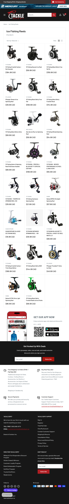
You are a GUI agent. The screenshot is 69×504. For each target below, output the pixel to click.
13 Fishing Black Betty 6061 (34, 266)
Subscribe (48, 359)
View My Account (43, 428)
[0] (64, 15)
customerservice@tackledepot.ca (52, 406)
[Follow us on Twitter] (8, 486)
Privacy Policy (42, 443)
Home (5, 24)
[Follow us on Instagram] (15, 486)
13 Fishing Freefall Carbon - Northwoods (13, 68)
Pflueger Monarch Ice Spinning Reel (11, 100)
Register (40, 423)
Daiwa (48, 196)
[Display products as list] (62, 40)
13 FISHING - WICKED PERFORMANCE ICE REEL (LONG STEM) (54, 166)
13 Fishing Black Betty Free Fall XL (54, 68)
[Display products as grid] (59, 40)
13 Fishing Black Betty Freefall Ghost (53, 100)
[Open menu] (4, 15)
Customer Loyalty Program (12, 463)
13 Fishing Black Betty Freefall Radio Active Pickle (34, 299)
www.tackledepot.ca (9, 498)
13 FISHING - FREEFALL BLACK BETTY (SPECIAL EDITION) (33, 166)
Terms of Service (43, 446)
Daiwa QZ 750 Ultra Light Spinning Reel (12, 299)
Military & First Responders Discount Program (15, 456)
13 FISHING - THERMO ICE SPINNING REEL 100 (12, 200)
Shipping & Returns (44, 434)
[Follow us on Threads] (11, 486)
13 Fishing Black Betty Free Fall (34, 100)
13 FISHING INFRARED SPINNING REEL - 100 (32, 232)
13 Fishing (8, 64)
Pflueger (8, 97)
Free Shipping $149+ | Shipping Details (15, 2)
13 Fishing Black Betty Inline (13, 132)
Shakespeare (9, 229)
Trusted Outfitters (9, 472)
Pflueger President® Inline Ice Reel (54, 267)
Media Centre (8, 475)
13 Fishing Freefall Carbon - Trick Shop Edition (13, 267)
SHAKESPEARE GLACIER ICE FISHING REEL (12, 232)
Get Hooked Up (59, 2)
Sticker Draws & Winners (11, 460)
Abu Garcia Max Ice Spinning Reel (34, 133)
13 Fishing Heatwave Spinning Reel (32, 200)
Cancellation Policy (44, 437)
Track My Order (42, 426)
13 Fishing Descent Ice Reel (34, 67)
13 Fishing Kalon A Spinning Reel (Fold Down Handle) (13, 165)
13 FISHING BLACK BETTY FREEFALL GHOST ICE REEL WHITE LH (55, 233)
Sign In (40, 420)
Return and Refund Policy (46, 440)
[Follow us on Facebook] (5, 486)
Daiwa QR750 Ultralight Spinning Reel (53, 200)
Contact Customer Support (46, 431)
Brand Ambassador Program (12, 466)
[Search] (54, 15)
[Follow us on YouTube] (18, 486)
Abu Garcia (29, 129)
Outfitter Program (9, 469)
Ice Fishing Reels (13, 24)
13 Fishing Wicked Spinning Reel (54, 133)
